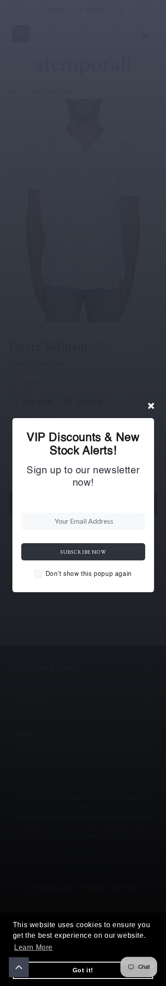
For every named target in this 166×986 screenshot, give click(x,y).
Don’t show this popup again (89, 574)
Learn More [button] (33, 947)
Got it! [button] (83, 970)
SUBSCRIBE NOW (83, 552)
